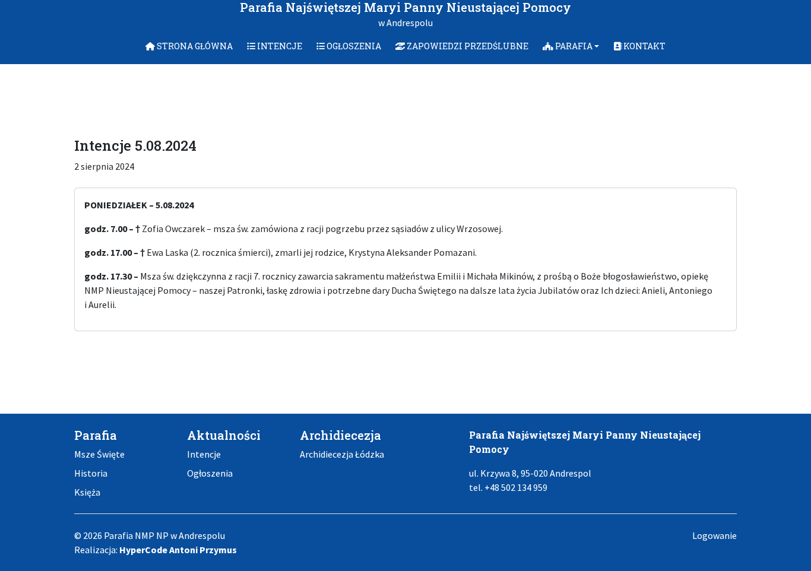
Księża (87, 492)
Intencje (204, 454)
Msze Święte (99, 454)
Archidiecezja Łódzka (342, 454)
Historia (90, 473)
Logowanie (714, 535)
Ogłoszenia (210, 473)
